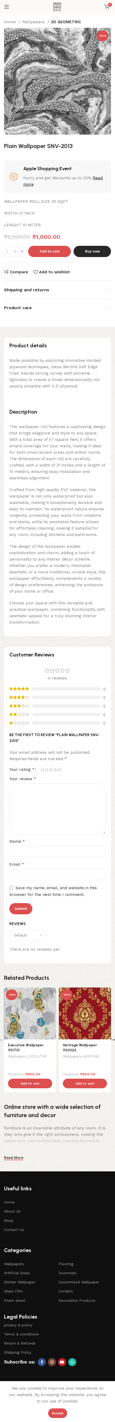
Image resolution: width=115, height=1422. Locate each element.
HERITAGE (91, 1056)
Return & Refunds (20, 1343)
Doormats (67, 1273)
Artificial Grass (17, 1273)
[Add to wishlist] (51, 992)
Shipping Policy (17, 1352)
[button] (30, 1083)
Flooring (66, 1264)
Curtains (66, 1291)
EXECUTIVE (37, 1056)
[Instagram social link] (52, 1362)
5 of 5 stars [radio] (59, 770)
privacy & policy (18, 1325)
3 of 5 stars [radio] (51, 770)
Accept (57, 1413)
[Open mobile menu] (6, 6)
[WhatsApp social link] (72, 1362)
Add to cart (50, 251)
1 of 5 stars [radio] (42, 770)
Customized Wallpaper (79, 1282)
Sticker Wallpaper (20, 1282)
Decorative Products (77, 1300)
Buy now (92, 251)
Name (17, 841)
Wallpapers (34, 22)
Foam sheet (14, 1300)
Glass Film (13, 1291)
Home (10, 22)
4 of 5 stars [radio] (55, 770)
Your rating (21, 769)
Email (16, 864)
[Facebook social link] (42, 1362)
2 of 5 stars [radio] (46, 770)
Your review (22, 778)
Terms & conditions (21, 1334)
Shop (8, 1220)
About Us (12, 1211)
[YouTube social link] (62, 1362)
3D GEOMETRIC (66, 22)
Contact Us (14, 1229)
